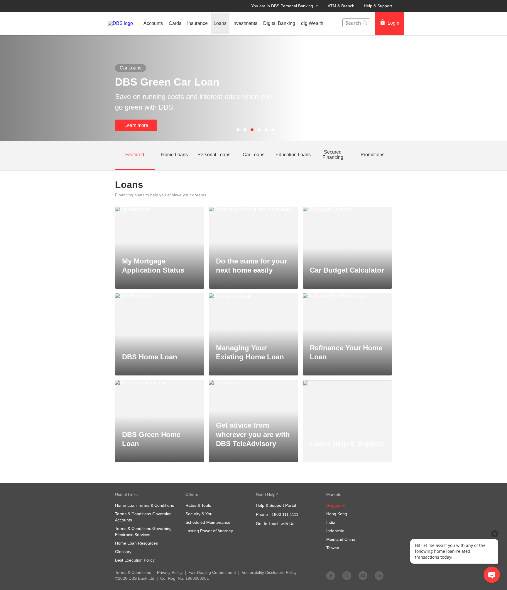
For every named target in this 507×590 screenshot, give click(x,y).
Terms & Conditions (133, 572)
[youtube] (363, 575)
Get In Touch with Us (275, 523)
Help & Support (378, 6)
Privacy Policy (169, 572)
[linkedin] (379, 575)
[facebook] (330, 575)
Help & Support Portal (276, 505)
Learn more (136, 125)
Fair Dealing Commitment (212, 572)
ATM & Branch (341, 6)
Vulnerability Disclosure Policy (269, 572)
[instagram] (346, 575)
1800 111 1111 (285, 514)
